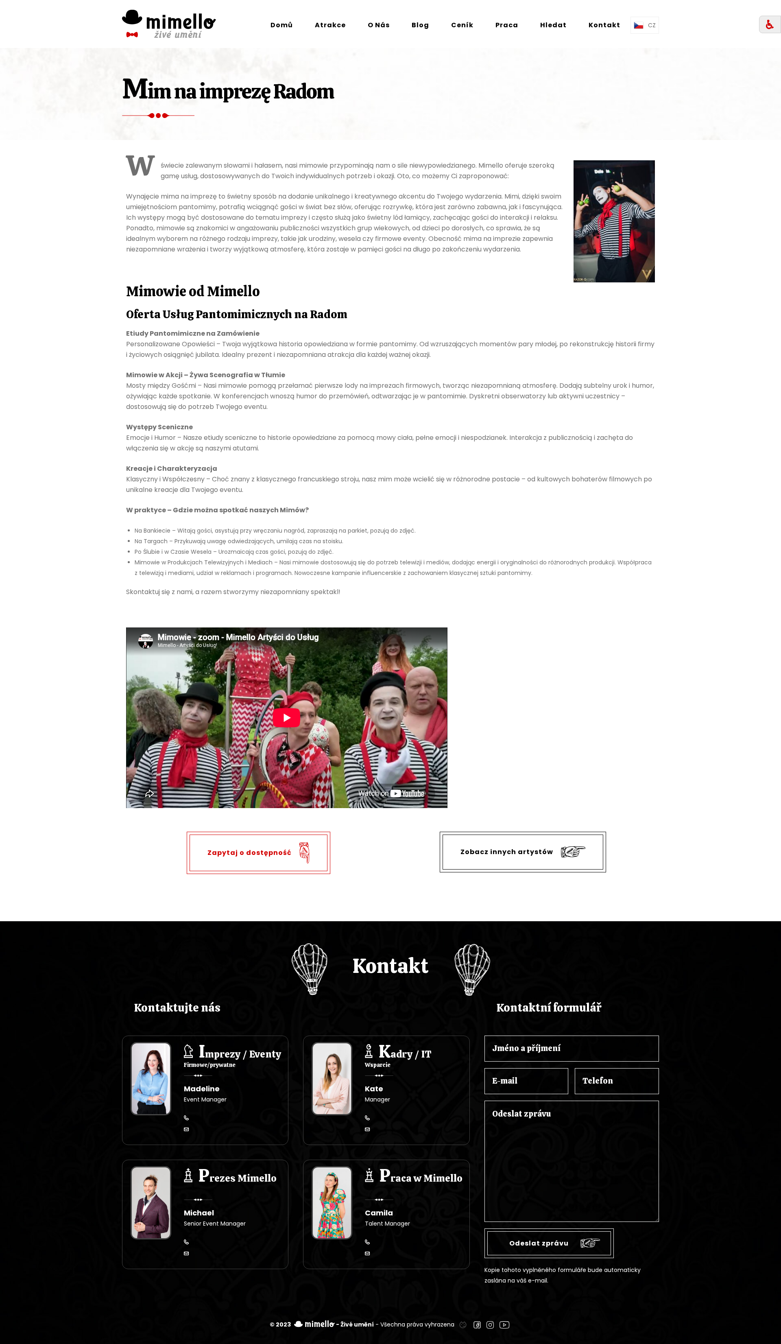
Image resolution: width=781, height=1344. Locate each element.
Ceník (462, 25)
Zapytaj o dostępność (250, 852)
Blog (420, 25)
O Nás (379, 25)
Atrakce (330, 25)
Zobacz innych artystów (507, 851)
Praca (506, 25)
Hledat (553, 25)
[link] (463, 1324)
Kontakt (604, 25)
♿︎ (770, 24)
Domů (282, 25)
